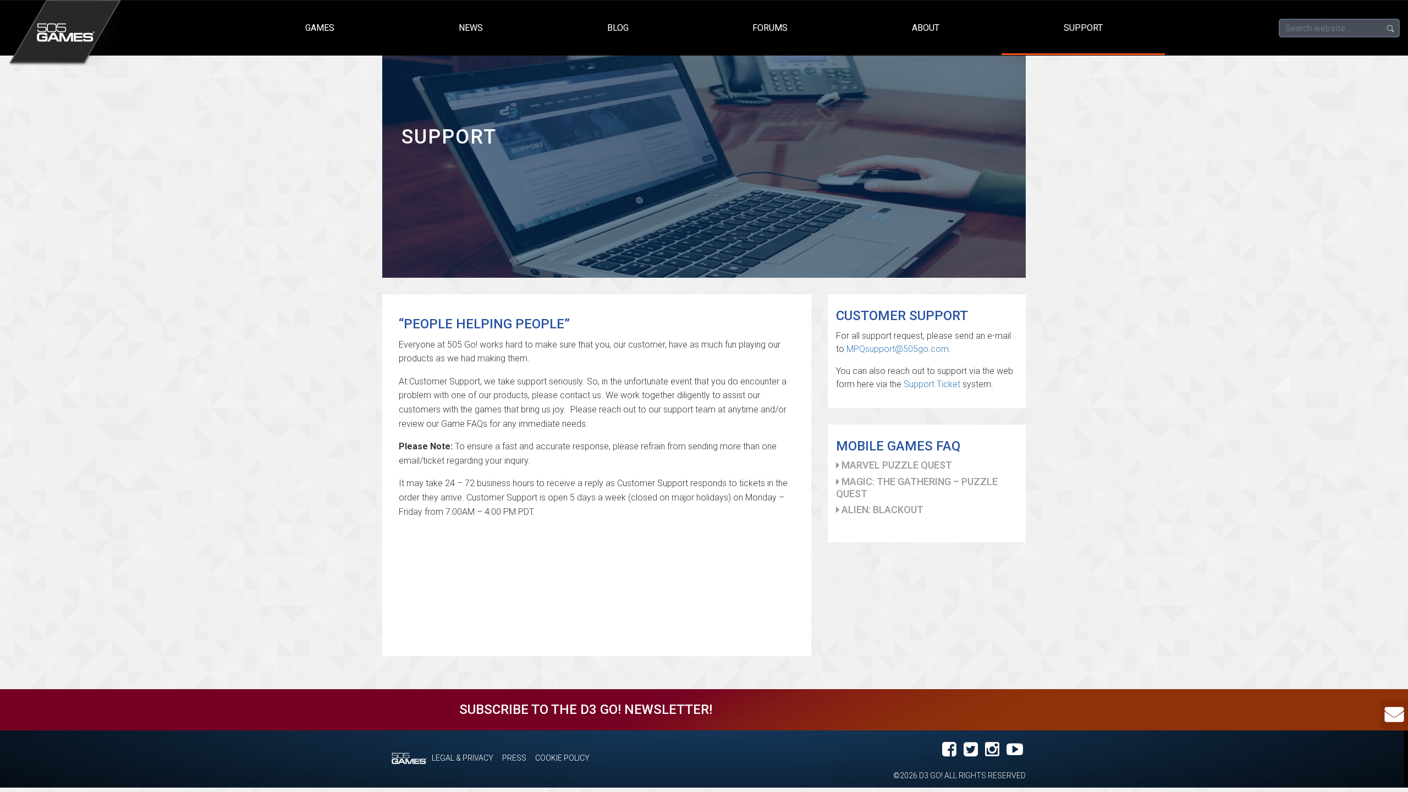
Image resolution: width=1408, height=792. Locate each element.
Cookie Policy (562, 758)
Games (319, 28)
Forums (770, 28)
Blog (618, 28)
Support (1083, 28)
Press (514, 758)
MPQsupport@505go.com (897, 349)
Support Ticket (932, 384)
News (471, 28)
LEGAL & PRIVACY (462, 758)
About (925, 28)
